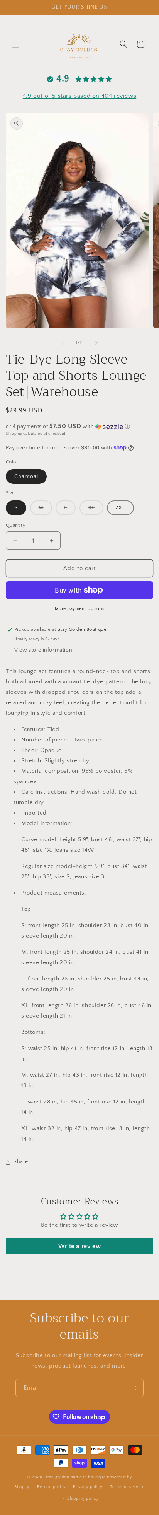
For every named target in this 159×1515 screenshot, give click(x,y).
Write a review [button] (79, 1246)
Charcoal (26, 476)
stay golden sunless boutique (75, 1477)
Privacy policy (88, 1486)
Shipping (14, 434)
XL (95, 509)
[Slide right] (96, 342)
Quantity (15, 525)
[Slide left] (62, 342)
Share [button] (21, 1162)
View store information (43, 650)
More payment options (80, 608)
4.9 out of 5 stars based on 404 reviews (79, 95)
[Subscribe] (134, 1388)
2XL (120, 508)
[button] (15, 44)
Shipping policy (83, 1498)
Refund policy (51, 1486)
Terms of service (127, 1486)
